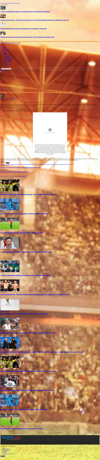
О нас (3, 448)
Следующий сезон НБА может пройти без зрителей (14, 172)
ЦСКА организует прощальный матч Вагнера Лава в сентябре (21, 233)
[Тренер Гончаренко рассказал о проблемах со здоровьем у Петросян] (3, 26)
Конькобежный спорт (9, 59)
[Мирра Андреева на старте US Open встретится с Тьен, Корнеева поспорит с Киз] (3, 34)
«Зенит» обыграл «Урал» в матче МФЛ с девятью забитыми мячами (24, 213)
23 (0, 217)
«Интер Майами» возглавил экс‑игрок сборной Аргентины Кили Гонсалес (26, 252)
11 (0, 336)
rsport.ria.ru (8, 161)
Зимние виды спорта (9, 56)
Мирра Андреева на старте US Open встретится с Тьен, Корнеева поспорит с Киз (27, 37)
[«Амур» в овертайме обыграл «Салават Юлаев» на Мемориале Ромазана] (3, 9)
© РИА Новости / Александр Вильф (7, 102)
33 (0, 255)
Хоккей (4, 48)
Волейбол (4, 51)
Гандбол (6, 62)
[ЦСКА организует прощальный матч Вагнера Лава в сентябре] (9, 229)
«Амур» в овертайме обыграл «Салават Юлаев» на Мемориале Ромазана (25, 11)
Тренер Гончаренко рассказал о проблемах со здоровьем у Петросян (23, 28)
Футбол (4, 46)
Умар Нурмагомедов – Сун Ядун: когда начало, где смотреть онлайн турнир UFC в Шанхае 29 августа (34, 20)
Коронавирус (7, 57)
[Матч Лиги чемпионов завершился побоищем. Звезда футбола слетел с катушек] (9, 190)
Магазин (4, 45)
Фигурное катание (8, 58)
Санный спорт (8, 61)
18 (0, 236)
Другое (4, 54)
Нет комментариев (14, 98)
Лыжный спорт (8, 60)
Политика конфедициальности (8, 453)
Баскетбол (4, 49)
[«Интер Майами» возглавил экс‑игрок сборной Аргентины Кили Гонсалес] (9, 248)
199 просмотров (3, 98)
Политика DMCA (5, 449)
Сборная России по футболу (45, 155)
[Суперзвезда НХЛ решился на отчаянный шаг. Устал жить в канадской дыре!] (9, 386)
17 (0, 355)
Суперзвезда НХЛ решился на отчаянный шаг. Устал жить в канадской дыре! (27, 390)
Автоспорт (5, 53)
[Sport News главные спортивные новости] (10, 440)
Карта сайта (4, 451)
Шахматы (7, 64)
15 (0, 198)
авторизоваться (22, 176)
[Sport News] (10, 3)
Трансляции (7, 65)
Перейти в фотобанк (19, 102)
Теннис (4, 52)
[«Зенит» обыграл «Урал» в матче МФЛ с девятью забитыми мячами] (9, 210)
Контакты (4, 452)
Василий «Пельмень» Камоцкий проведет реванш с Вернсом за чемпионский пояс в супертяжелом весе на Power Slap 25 (42, 352)
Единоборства (5, 50)
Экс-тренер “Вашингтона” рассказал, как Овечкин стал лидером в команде (20, 167)
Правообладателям (6, 450)
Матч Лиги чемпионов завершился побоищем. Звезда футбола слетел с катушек (28, 194)
